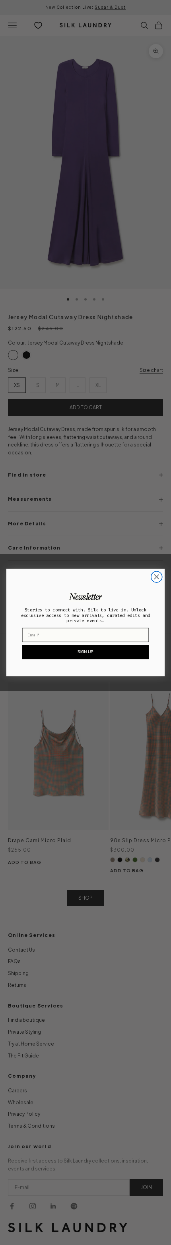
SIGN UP (85, 651)
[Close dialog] (156, 576)
